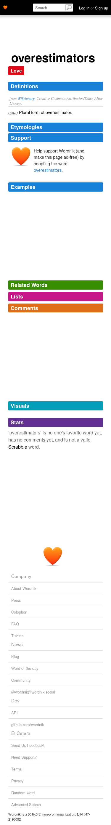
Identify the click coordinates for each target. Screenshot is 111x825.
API (14, 712)
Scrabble (17, 446)
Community (20, 680)
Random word (23, 792)
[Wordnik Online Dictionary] (5, 6)
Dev (15, 700)
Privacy (17, 781)
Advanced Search (26, 804)
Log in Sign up (93, 8)
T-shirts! (18, 635)
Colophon (19, 612)
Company (21, 576)
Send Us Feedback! (27, 745)
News (17, 644)
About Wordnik (23, 588)
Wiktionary (26, 98)
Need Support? (24, 757)
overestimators (48, 170)
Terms (16, 769)
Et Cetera (20, 733)
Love (16, 70)
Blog (15, 656)
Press (16, 600)
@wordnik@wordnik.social (33, 692)
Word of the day (24, 668)
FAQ (15, 624)
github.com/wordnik (27, 724)
